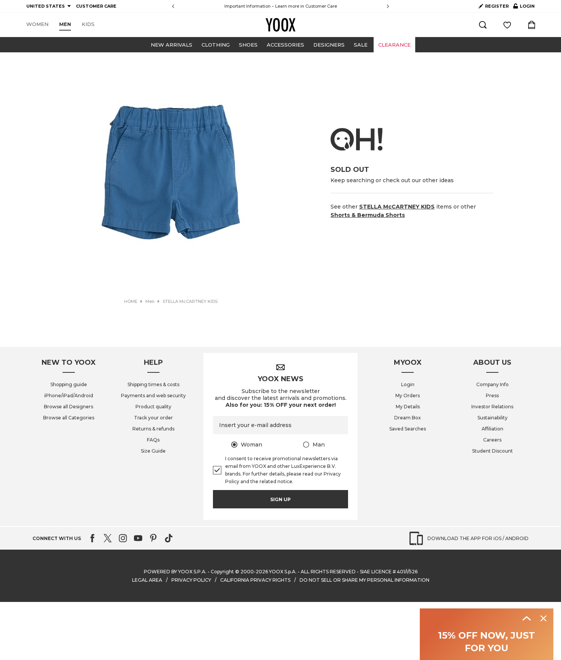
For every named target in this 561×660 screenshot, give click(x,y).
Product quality (153, 406)
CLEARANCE (394, 45)
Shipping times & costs (153, 384)
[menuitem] (37, 24)
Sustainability (492, 418)
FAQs (153, 440)
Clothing (216, 45)
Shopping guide (68, 384)
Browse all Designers (68, 406)
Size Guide (153, 451)
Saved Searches (407, 429)
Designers (329, 45)
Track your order (153, 418)
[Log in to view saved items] (507, 24)
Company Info (492, 384)
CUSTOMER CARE (96, 6)
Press (492, 395)
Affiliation (492, 429)
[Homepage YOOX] (280, 25)
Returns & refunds (153, 429)
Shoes (248, 45)
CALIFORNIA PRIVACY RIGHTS (255, 580)
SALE (361, 45)
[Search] (482, 24)
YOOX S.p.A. (283, 571)
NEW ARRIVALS (171, 45)
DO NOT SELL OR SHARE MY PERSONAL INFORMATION (364, 580)
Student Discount (492, 451)
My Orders (407, 395)
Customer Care (321, 6)
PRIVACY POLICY (191, 580)
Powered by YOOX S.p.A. (175, 571)
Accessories (285, 45)
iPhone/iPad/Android (68, 395)
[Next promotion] (388, 6)
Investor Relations (492, 406)
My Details (408, 406)
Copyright (222, 571)
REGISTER (497, 6)
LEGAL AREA (147, 580)
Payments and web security (153, 395)
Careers (492, 440)
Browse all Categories (68, 418)
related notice (276, 481)
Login (407, 384)
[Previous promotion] (173, 6)
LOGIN (524, 7)
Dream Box (407, 418)
